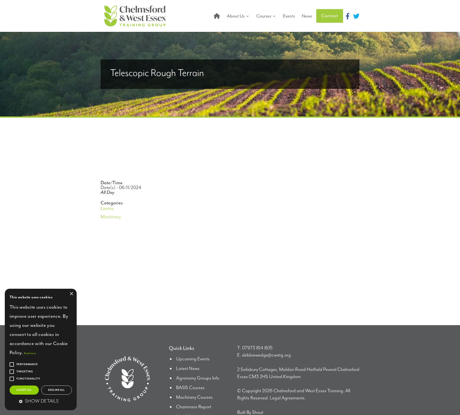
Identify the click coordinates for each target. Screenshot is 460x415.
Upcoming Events (193, 359)
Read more (30, 353)
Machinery (111, 217)
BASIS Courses (190, 388)
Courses (263, 16)
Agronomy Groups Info (197, 378)
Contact (329, 16)
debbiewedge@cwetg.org (266, 355)
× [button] (71, 294)
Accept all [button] (24, 390)
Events (289, 16)
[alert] (41, 349)
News (307, 16)
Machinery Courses (194, 397)
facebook (348, 16)
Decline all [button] (56, 390)
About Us (236, 16)
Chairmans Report (193, 407)
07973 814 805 (257, 348)
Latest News (188, 368)
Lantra (107, 208)
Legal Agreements (287, 398)
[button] (41, 401)
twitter (356, 16)
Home (217, 16)
